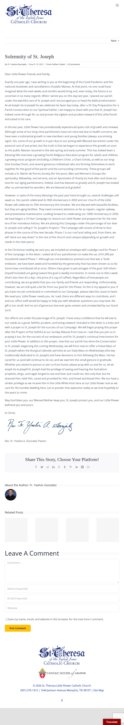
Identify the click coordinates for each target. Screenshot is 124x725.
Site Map (98, 690)
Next (114, 40)
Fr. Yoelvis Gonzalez (17, 64)
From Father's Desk (55, 64)
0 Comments (74, 64)
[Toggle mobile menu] (117, 5)
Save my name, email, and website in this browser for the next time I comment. (56, 619)
